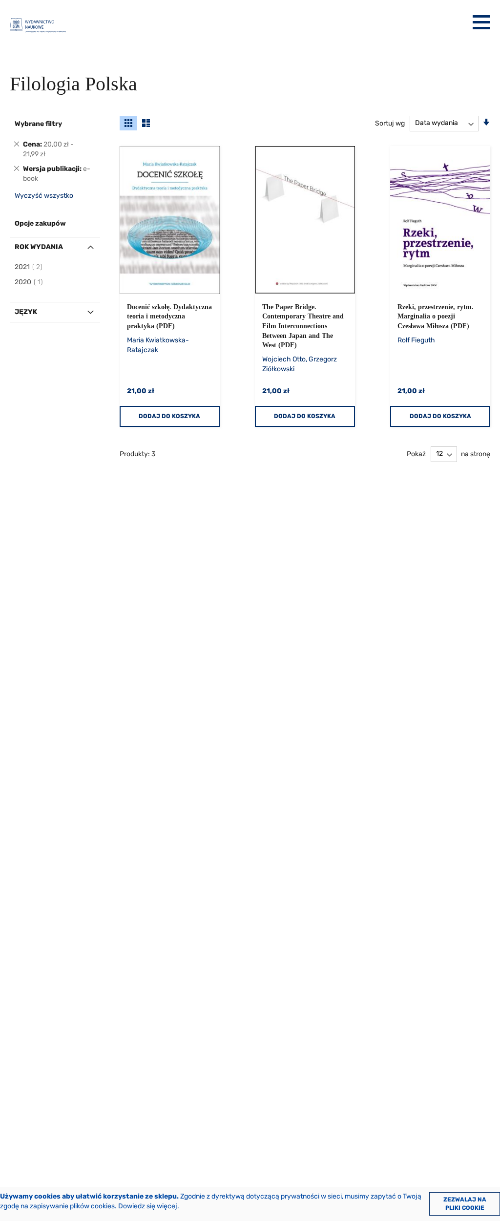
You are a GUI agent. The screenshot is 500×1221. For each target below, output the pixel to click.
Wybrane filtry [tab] (38, 124)
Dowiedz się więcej (147, 1206)
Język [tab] (26, 312)
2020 (29, 282)
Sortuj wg (390, 123)
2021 (29, 267)
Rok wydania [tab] (39, 247)
